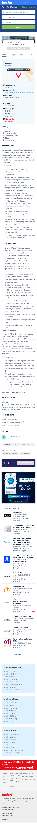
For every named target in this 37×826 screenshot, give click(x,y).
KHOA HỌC (25, 776)
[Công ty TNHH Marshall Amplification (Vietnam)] (7, 516)
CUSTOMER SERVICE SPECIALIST (20, 602)
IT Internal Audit (18, 586)
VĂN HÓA (18, 778)
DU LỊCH (11, 786)
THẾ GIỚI (4, 779)
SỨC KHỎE (25, 779)
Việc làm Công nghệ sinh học (13, 684)
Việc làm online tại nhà (11, 734)
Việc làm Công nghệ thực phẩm (14, 690)
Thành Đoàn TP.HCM (7, 815)
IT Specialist (17, 512)
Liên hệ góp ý (5, 819)
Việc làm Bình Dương (10, 708)
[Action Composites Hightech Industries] (7, 603)
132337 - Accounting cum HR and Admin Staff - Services (23, 526)
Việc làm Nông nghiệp (11, 682)
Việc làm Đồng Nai (10, 711)
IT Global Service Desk (10, 454)
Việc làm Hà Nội (9, 705)
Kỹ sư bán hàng (25, 454)
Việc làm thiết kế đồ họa (12, 753)
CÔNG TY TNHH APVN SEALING (18, 45)
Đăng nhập (31, 7)
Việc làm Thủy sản (10, 687)
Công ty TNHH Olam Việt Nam (22, 643)
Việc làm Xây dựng (10, 674)
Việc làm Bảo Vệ (9, 677)
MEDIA (5, 773)
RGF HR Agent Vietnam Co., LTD (23, 529)
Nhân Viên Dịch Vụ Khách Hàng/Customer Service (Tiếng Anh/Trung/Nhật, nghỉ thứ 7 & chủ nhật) (22, 541)
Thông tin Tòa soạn (7, 813)
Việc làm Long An (10, 713)
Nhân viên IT (17, 573)
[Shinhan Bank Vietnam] (7, 559)
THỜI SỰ (5, 776)
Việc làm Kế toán (9, 671)
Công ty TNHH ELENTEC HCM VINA (22, 576)
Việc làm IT (7, 745)
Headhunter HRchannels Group (22, 547)
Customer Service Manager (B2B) (22, 640)
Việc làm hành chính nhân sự (13, 750)
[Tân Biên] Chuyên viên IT (22, 628)
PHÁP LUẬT (5, 782)
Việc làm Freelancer (10, 742)
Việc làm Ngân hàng (10, 679)
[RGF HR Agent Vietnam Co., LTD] (7, 529)
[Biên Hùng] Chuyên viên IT (22, 616)
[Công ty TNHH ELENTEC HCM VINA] (7, 576)
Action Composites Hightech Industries (22, 606)
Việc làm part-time (10, 737)
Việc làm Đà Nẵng (10, 716)
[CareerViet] (24, 767)
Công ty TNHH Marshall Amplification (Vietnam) (20, 515)
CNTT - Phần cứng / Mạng (25, 92)
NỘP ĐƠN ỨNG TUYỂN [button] (18, 48)
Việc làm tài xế (9, 747)
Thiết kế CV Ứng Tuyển (15, 437)
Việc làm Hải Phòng (10, 719)
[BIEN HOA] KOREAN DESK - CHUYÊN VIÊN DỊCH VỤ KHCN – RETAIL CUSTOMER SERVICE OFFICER (23, 559)
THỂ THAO (25, 773)
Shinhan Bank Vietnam (20, 564)
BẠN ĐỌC (32, 776)
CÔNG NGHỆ (11, 779)
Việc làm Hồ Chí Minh (11, 703)
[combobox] (18, 12)
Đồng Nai (8, 65)
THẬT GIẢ (32, 779)
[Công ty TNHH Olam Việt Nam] (7, 642)
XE (12, 783)
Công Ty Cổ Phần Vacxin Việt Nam (23, 618)
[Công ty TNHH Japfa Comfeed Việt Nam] (7, 590)
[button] (30, 2)
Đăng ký (24, 7)
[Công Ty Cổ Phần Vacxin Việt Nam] (7, 620)
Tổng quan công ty (17, 55)
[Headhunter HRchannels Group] (7, 542)
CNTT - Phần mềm (11, 92)
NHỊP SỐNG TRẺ (18, 774)
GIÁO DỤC (32, 773)
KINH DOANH (12, 774)
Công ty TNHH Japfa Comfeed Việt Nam (22, 589)
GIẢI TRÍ (18, 781)
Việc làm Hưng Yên (10, 721)
